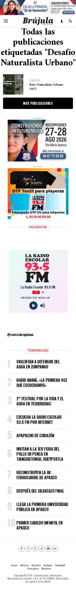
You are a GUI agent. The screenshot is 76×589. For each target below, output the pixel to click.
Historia (36, 565)
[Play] (33, 305)
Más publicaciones (38, 103)
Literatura (33, 568)
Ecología (47, 565)
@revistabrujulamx (20, 334)
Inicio (14, 565)
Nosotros (46, 568)
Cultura (24, 565)
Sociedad (60, 565)
